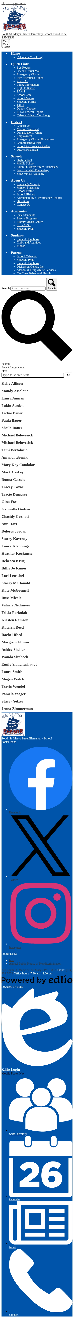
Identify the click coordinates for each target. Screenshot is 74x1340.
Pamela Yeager (14, 694)
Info (11, 960)
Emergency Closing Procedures (35, 139)
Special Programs (27, 218)
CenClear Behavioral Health (34, 273)
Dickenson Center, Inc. (30, 266)
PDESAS (22, 81)
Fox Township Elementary (33, 170)
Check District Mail (28, 71)
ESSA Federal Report (30, 112)
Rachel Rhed (12, 635)
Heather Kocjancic (17, 553)
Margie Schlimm (15, 642)
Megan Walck (13, 679)
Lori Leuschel (13, 575)
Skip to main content (14, 3)
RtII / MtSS (24, 225)
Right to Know (26, 88)
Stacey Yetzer (12, 701)
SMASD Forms (26, 101)
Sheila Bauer (12, 428)
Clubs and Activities (29, 242)
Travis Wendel (13, 686)
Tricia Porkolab (14, 612)
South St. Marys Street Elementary (37, 166)
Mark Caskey (13, 472)
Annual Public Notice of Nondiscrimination (35, 963)
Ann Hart (9, 524)
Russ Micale (11, 598)
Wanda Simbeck (15, 657)
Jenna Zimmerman (17, 708)
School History (26, 194)
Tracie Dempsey (15, 494)
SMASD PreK (25, 228)
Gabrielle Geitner (16, 509)
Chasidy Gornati (15, 516)
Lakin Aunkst (13, 405)
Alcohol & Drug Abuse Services (36, 270)
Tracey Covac (13, 487)
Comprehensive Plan (29, 142)
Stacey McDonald (16, 583)
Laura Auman (13, 398)
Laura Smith (12, 672)
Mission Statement (28, 129)
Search (6, 288)
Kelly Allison (12, 383)
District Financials (27, 149)
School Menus (25, 98)
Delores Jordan (14, 531)
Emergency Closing (28, 74)
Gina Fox (9, 502)
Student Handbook (28, 239)
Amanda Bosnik (15, 457)
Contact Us (23, 125)
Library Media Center (30, 221)
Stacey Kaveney (14, 538)
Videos (21, 245)
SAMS (21, 91)
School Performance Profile (33, 146)
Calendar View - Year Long (33, 115)
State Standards (26, 215)
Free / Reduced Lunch (30, 77)
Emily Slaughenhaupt (19, 664)
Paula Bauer (12, 420)
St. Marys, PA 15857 (43, 970)
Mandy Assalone (15, 391)
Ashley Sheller (13, 649)
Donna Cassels (13, 479)
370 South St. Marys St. (16, 970)
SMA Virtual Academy (30, 173)
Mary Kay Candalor (18, 465)
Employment (24, 136)
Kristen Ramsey (15, 620)
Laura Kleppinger (16, 546)
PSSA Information (28, 84)
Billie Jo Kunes (14, 568)
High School (24, 160)
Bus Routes (24, 67)
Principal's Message (28, 184)
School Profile (25, 191)
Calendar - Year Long (30, 57)
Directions (23, 201)
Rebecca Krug (13, 561)
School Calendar (27, 256)
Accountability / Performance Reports (39, 197)
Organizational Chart (29, 132)
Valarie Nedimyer (16, 605)
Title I (20, 105)
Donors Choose (26, 108)
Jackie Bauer (12, 413)
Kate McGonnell (15, 590)
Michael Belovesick (17, 435)
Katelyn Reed (13, 627)
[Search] (68, 375)
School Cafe (24, 94)
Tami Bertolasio (15, 450)
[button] (15, 53)
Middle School (25, 163)
